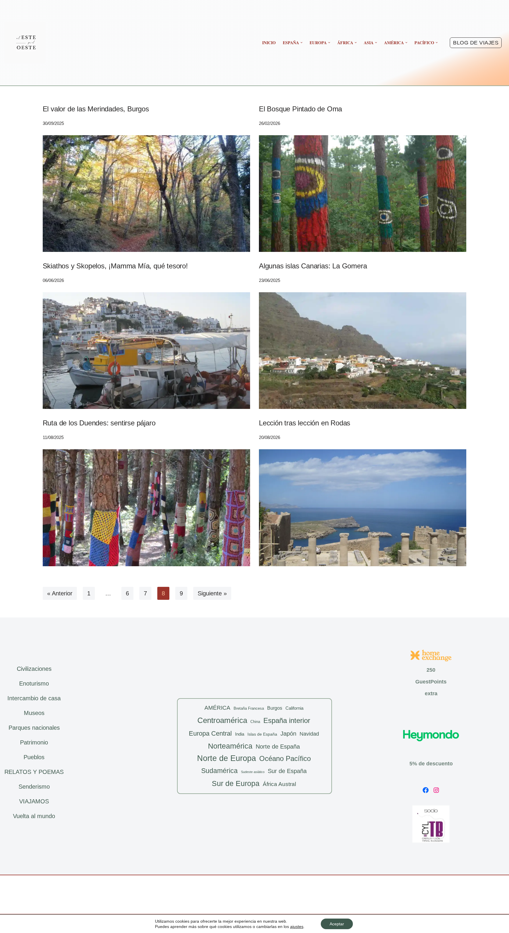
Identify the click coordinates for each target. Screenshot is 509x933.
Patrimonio (34, 742)
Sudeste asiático (253, 772)
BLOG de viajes (475, 43)
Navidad (309, 734)
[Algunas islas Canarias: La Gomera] (362, 350)
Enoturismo (34, 683)
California (294, 708)
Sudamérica (219, 771)
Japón (288, 733)
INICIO (269, 42)
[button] (301, 43)
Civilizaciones (34, 669)
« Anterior (59, 593)
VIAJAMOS (34, 801)
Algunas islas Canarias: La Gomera (313, 266)
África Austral (279, 784)
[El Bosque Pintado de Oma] (362, 193)
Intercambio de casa (34, 698)
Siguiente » (212, 593)
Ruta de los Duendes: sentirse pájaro (99, 423)
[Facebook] (425, 790)
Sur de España (287, 771)
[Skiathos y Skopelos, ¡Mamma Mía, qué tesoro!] (146, 350)
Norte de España (278, 746)
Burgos (274, 708)
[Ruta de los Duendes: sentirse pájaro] (146, 507)
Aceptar (337, 924)
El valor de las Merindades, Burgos (96, 109)
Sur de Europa (236, 783)
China (255, 722)
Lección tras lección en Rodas (304, 423)
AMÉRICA (217, 708)
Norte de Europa (226, 758)
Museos (34, 713)
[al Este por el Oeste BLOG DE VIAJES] (25, 42)
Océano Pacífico (285, 758)
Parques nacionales (34, 727)
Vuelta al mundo (34, 816)
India (239, 734)
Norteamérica (230, 746)
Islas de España (262, 734)
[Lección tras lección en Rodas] (362, 507)
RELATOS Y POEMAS (34, 772)
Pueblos (34, 757)
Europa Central (210, 733)
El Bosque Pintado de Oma (300, 109)
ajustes (296, 926)
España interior (286, 720)
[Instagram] (436, 790)
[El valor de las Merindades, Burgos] (146, 193)
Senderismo (34, 786)
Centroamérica (222, 720)
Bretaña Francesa (249, 708)
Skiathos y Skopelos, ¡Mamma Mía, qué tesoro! (115, 266)
